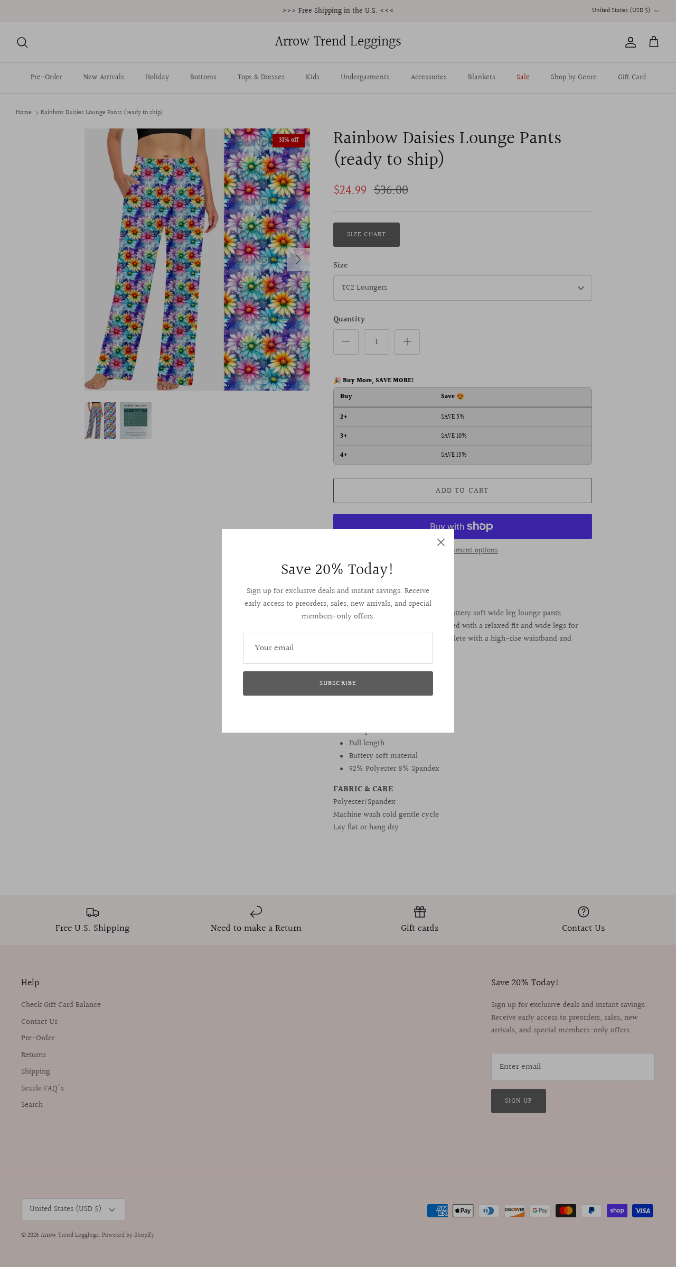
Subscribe (338, 683)
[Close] (441, 542)
